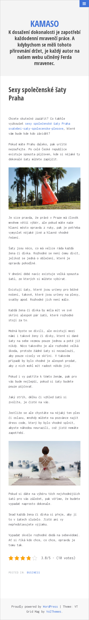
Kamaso (44, 23)
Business (33, 572)
